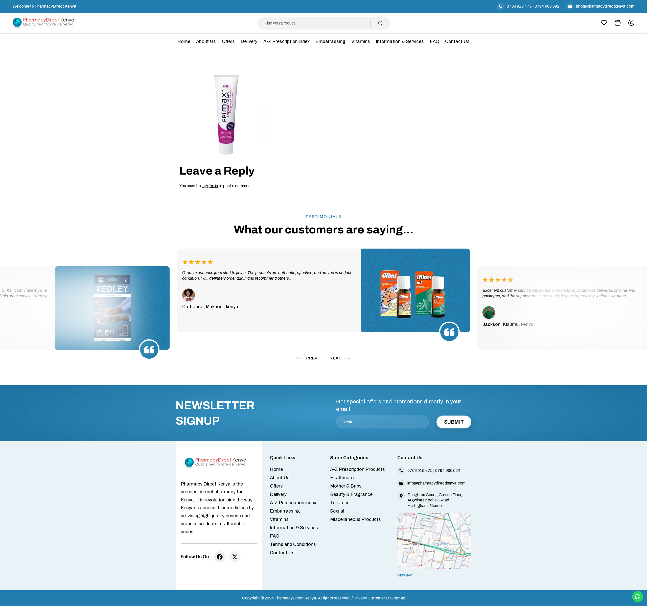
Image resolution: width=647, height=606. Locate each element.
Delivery (249, 41)
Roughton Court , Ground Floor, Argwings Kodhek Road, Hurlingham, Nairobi (434, 500)
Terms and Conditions (293, 544)
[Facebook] (219, 557)
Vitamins (360, 41)
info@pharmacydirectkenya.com (605, 6)
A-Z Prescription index (286, 41)
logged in (210, 186)
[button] (306, 358)
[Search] (380, 23)
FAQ (434, 41)
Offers (228, 41)
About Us (206, 41)
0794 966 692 (547, 6)
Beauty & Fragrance (351, 494)
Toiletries (340, 502)
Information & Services (400, 41)
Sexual (337, 511)
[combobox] (318, 23)
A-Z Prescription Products (357, 469)
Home (183, 41)
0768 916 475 (519, 6)
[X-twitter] (235, 557)
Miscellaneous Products (355, 519)
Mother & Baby (345, 486)
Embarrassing (330, 41)
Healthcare (342, 477)
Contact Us (457, 41)
